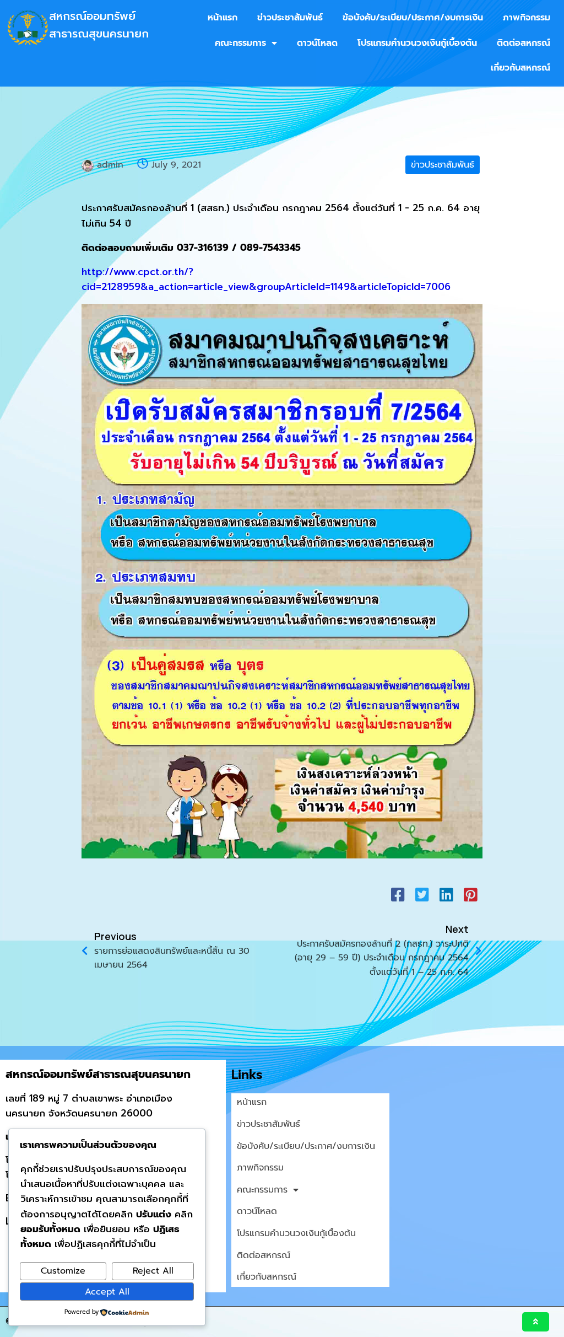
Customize (63, 1270)
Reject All (153, 1270)
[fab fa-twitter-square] (422, 894)
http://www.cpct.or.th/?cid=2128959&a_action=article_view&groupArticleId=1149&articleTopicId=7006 (266, 279)
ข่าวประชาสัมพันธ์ (442, 164)
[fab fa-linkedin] (446, 894)
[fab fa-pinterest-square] (470, 894)
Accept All (107, 1291)
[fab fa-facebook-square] (397, 894)
